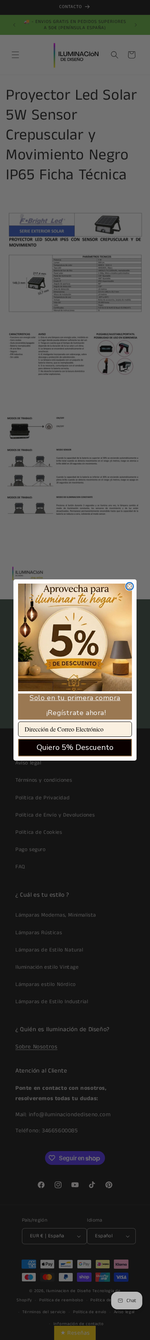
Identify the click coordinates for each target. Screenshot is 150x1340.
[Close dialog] (129, 586)
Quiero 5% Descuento (75, 747)
